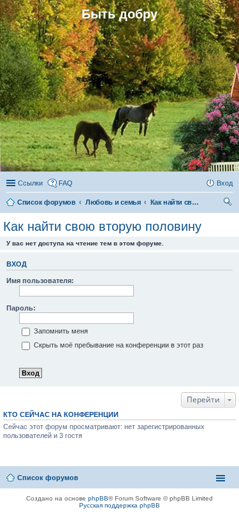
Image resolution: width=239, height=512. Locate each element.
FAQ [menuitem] (66, 183)
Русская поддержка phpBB (119, 505)
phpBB (98, 498)
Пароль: (21, 308)
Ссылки (30, 183)
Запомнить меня (60, 331)
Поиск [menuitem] (229, 203)
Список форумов (47, 477)
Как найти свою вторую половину (102, 226)
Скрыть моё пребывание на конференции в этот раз (117, 345)
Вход (16, 264)
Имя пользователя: (40, 280)
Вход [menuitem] (225, 183)
